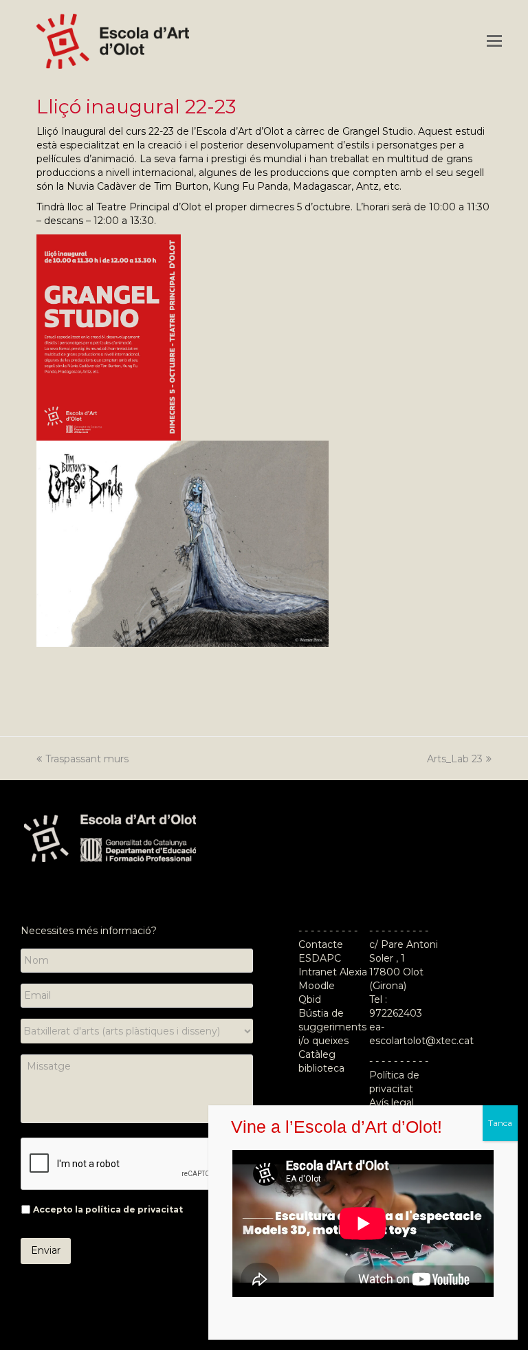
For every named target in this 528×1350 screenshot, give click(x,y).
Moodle (318, 986)
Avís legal (391, 1102)
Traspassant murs (87, 759)
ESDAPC (319, 958)
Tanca (500, 1123)
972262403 (395, 1013)
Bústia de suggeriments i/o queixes (332, 1027)
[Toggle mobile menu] (494, 41)
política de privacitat (134, 1209)
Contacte (320, 944)
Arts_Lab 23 (455, 759)
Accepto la (108, 1209)
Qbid (309, 999)
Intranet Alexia (332, 972)
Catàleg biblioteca (321, 1061)
